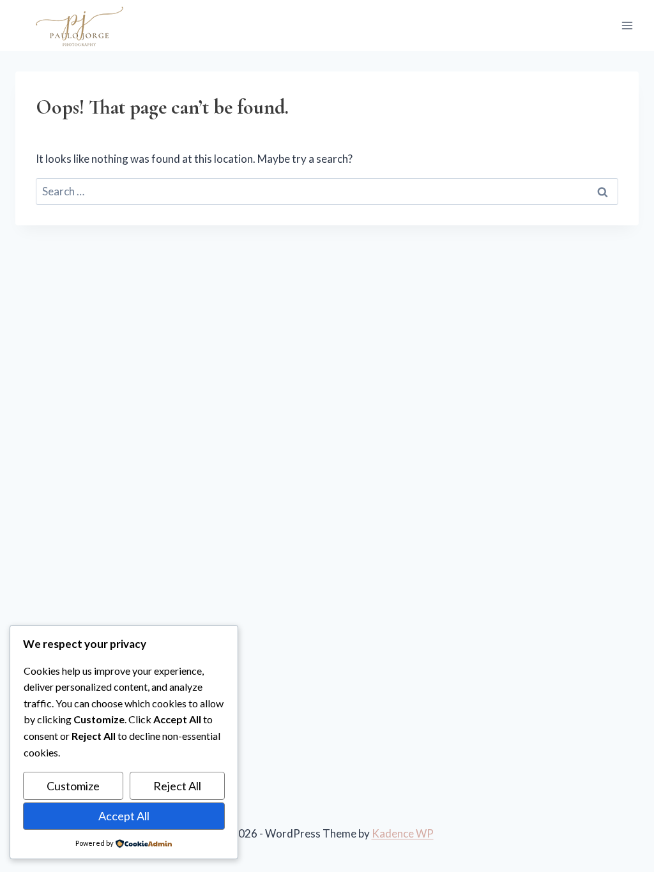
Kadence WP (403, 833)
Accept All (123, 816)
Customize (73, 786)
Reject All (177, 786)
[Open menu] (627, 25)
